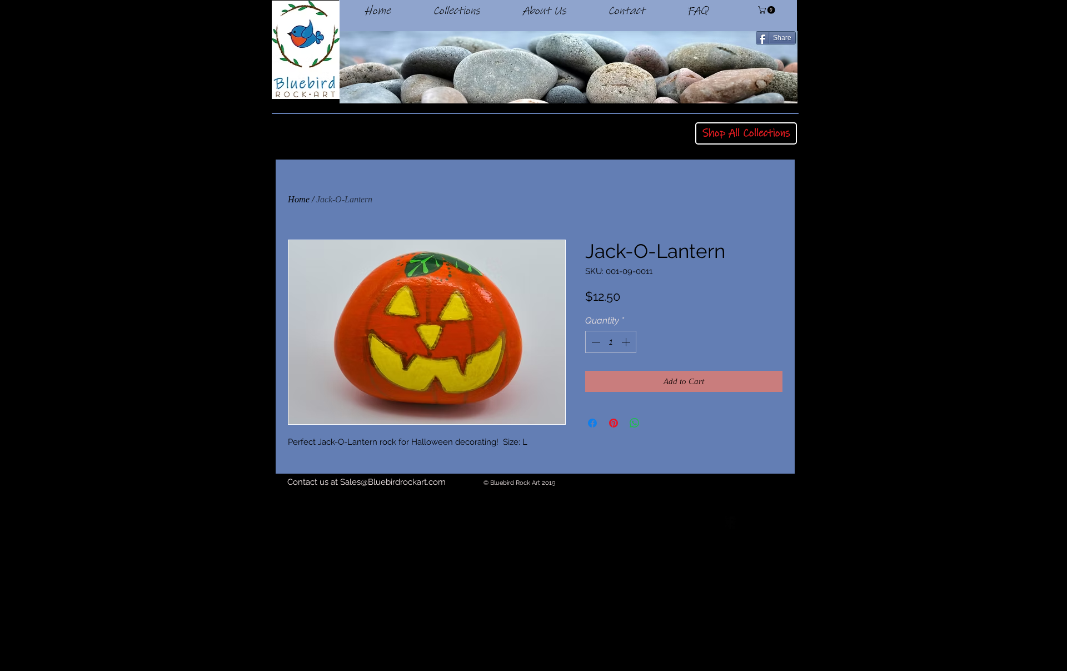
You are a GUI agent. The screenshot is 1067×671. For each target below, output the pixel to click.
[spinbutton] (610, 341)
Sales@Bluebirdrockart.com (393, 482)
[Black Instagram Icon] (791, 522)
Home (299, 199)
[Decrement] (594, 341)
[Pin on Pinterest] (613, 423)
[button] (767, 10)
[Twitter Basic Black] (761, 522)
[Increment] (627, 341)
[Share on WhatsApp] (634, 423)
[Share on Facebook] (592, 423)
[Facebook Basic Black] (730, 522)
